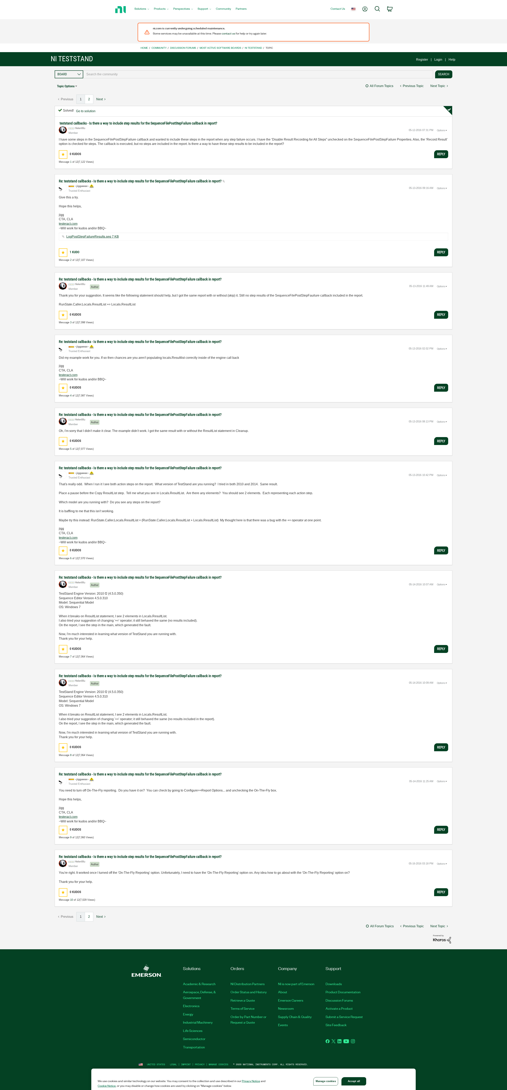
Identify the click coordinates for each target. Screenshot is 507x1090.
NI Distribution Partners (248, 984)
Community (159, 48)
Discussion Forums (183, 48)
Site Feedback (336, 1025)
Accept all (354, 1081)
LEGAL (173, 1064)
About (282, 992)
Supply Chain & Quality (295, 1016)
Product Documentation (343, 992)
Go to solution (85, 111)
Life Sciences (192, 1030)
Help (452, 59)
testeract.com (68, 223)
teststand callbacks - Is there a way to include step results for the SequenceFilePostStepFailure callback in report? (138, 123)
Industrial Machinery (198, 1022)
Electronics (191, 1006)
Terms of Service (242, 1008)
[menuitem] (142, 9)
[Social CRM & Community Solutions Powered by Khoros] (442, 939)
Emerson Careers (290, 1000)
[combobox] (258, 74)
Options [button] (441, 130)
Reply (441, 154)
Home (144, 48)
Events (283, 1025)
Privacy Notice (251, 1081)
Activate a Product (339, 1008)
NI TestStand (253, 48)
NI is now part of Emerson (296, 984)
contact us (228, 33)
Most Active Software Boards (220, 48)
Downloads (334, 984)
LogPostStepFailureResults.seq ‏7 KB (92, 236)
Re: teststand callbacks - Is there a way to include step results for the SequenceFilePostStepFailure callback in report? (140, 181)
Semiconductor (194, 1038)
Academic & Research (199, 984)
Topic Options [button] (65, 86)
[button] (63, 154)
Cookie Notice (107, 1086)
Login (438, 59)
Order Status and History (249, 992)
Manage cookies (218, 1064)
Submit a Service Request (344, 1016)
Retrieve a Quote (243, 1000)
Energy (188, 1014)
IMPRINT (186, 1064)
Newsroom (286, 1008)
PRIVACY (200, 1064)
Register (422, 59)
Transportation (194, 1047)
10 (71, 899)
